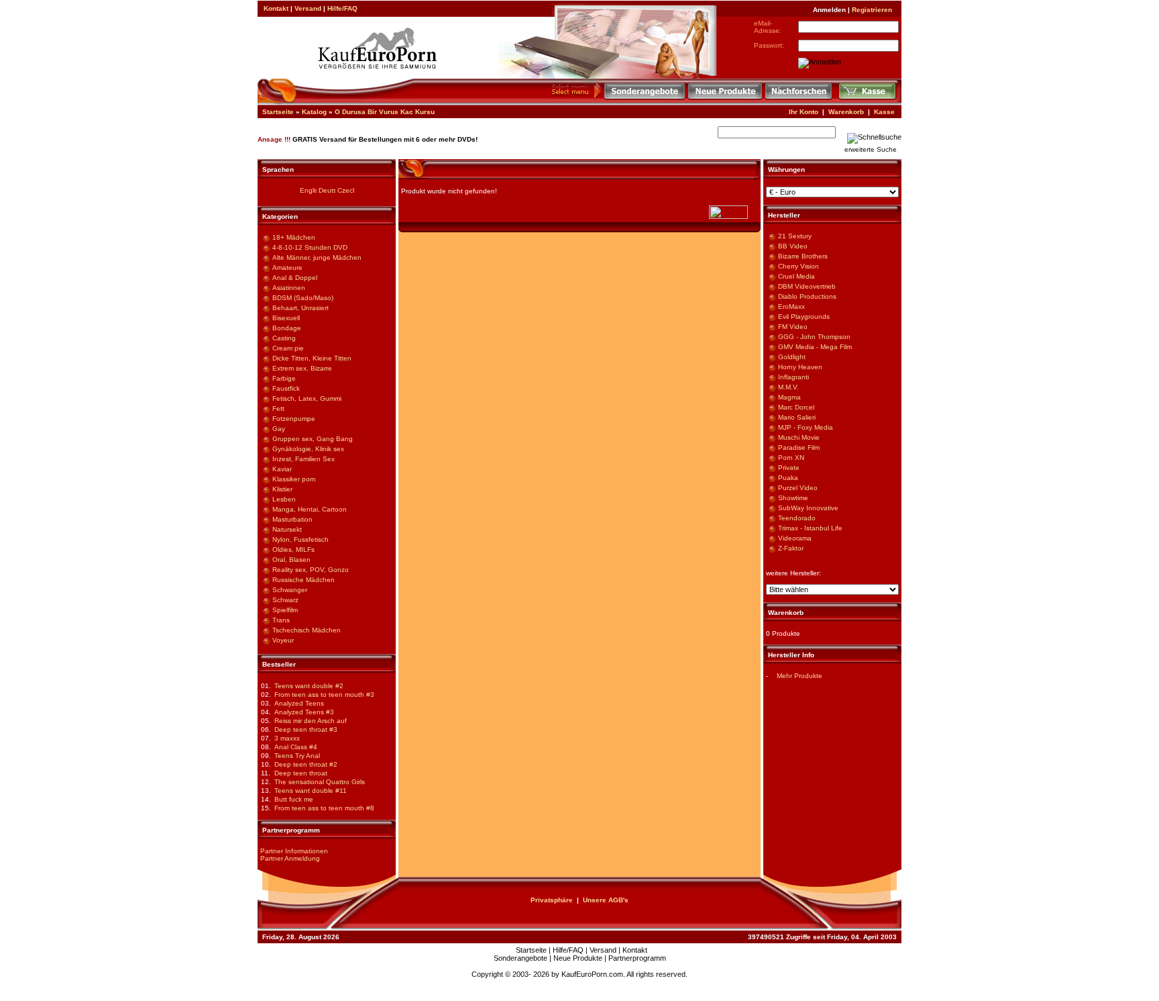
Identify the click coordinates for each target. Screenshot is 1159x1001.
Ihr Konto (803, 111)
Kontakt (276, 8)
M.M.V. (788, 387)
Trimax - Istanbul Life (810, 528)
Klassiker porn (294, 479)
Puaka (788, 477)
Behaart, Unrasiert (300, 308)
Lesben (284, 499)
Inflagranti (793, 377)
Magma (789, 397)
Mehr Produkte (799, 675)
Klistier (282, 489)
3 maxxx (287, 738)
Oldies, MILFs (293, 549)
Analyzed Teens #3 (304, 712)
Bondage (286, 328)
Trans (281, 620)
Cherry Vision (798, 266)
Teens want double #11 (310, 790)
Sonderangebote (520, 958)
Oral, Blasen (291, 559)
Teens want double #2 (308, 685)
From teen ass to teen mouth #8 (324, 808)
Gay (278, 428)
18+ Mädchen (293, 237)
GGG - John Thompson (814, 336)
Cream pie (288, 348)
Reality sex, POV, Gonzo (310, 569)
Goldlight (792, 357)
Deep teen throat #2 (305, 764)
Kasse (884, 111)
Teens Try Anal (297, 755)
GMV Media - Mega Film (815, 346)
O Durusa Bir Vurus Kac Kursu (385, 111)
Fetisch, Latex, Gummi (306, 398)
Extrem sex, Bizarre (302, 368)
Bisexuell (286, 318)
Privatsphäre (552, 900)
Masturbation (292, 519)
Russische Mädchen (303, 579)
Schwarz (285, 600)
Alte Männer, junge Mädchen (317, 257)
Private (788, 467)
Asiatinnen (288, 287)
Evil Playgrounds (804, 316)
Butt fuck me (293, 799)
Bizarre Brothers (803, 256)
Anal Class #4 (295, 747)
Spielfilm (285, 610)
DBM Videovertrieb (807, 286)
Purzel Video (798, 487)
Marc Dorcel (796, 407)
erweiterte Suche (870, 149)
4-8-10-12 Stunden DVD (309, 247)
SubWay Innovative (808, 508)
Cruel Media (796, 276)
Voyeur (283, 640)
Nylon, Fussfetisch (300, 539)
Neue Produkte (577, 958)
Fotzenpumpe (293, 418)
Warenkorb (846, 111)
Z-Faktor (791, 548)
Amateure (287, 267)
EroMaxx (791, 306)
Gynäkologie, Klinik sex (308, 448)
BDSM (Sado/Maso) (302, 297)
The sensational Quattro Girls (319, 781)
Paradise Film (799, 447)
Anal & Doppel (294, 277)
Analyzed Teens (299, 703)
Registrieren (872, 9)
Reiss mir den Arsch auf (310, 720)
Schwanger (289, 589)
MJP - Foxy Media (805, 427)
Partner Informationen (294, 851)
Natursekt (287, 529)
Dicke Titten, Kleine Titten (311, 358)
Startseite (278, 111)
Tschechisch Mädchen (306, 630)
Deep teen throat (300, 773)
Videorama (795, 538)
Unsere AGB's (605, 900)
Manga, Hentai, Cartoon (309, 509)
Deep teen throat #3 (305, 729)
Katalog (314, 111)
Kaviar (282, 469)
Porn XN (791, 457)
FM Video (793, 326)
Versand (307, 8)
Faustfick (286, 388)
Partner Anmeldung (290, 858)
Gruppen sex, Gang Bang (312, 438)
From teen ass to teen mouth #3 (324, 694)
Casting (284, 338)
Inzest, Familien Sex (303, 459)
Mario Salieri (797, 417)
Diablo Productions (807, 296)
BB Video (793, 246)
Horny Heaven (800, 367)
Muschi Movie (799, 437)
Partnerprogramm (637, 958)
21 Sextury (795, 236)
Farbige (284, 378)
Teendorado (797, 518)
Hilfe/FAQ (342, 8)
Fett (278, 408)
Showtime (793, 498)
